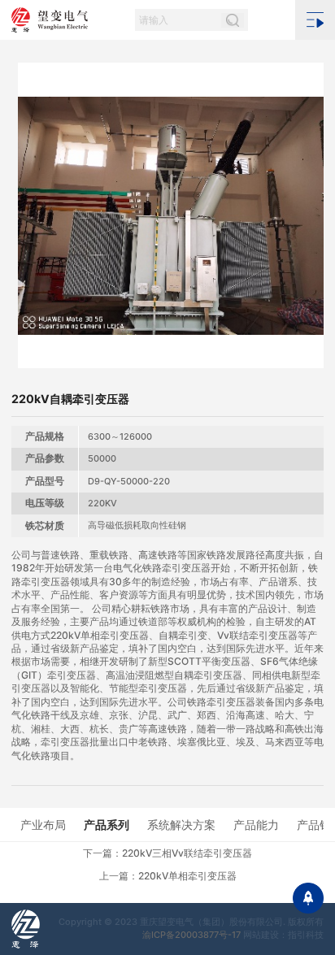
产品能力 (256, 824)
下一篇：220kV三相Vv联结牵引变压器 (167, 853)
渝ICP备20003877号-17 (191, 934)
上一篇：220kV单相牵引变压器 (168, 876)
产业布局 (43, 824)
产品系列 (106, 824)
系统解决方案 (181, 824)
